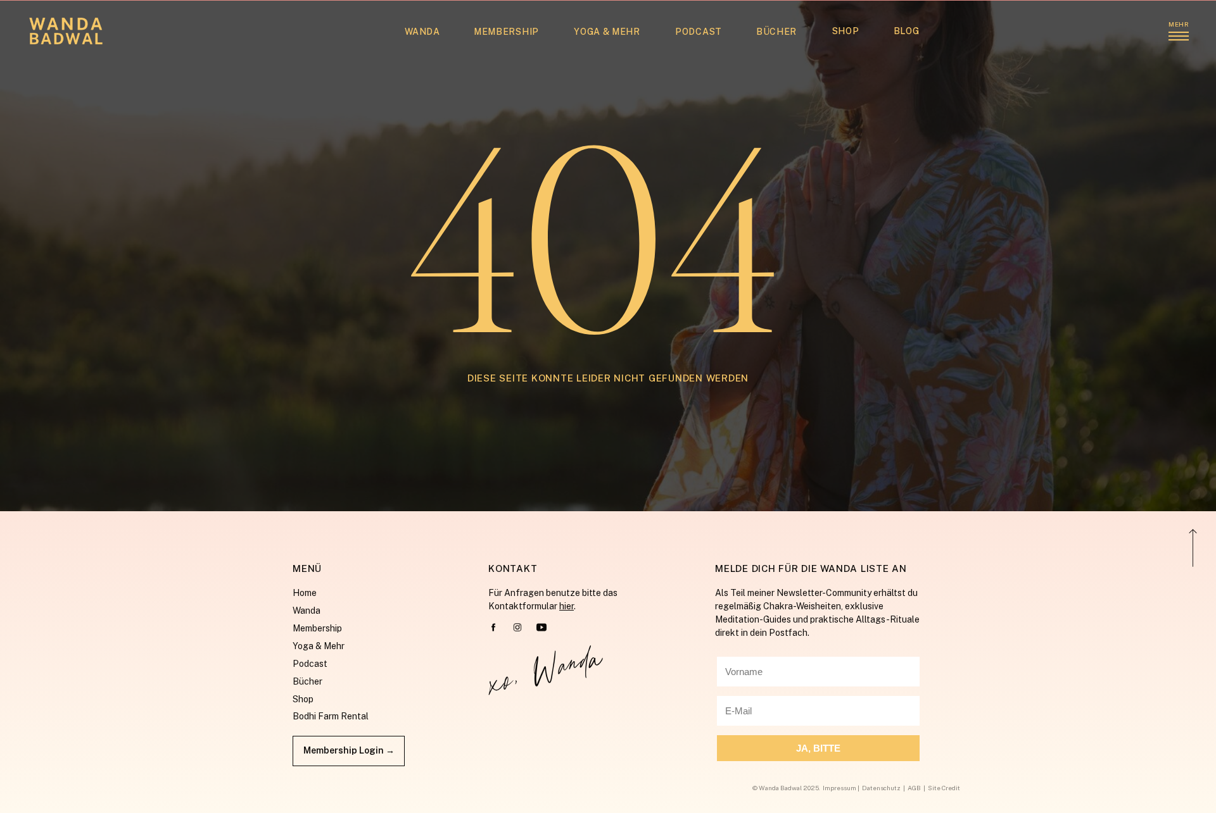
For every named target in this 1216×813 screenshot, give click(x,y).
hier (566, 606)
